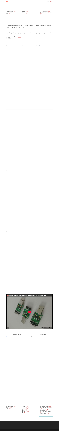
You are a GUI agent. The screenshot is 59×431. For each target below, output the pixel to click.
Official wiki (49, 11)
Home (48, 1)
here (49, 12)
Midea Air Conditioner (28, 29)
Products (51, 1)
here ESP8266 (19, 37)
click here (15, 11)
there (21, 35)
